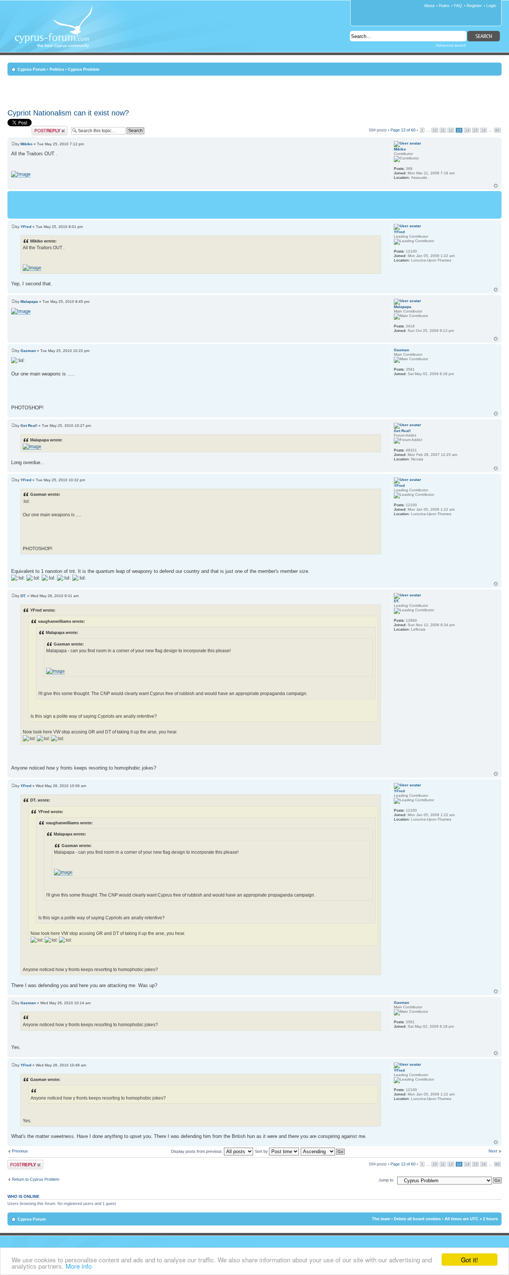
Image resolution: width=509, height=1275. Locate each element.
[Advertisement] (254, 91)
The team (381, 1219)
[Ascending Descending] (323, 1151)
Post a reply (42, 128)
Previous (20, 1151)
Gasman (28, 351)
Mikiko (26, 144)
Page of (403, 130)
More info (79, 1266)
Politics (57, 69)
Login (491, 5)
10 (435, 130)
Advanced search (451, 45)
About (429, 5)
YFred (25, 227)
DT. (23, 596)
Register (474, 5)
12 (451, 130)
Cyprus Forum (32, 69)
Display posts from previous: (197, 1151)
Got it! (469, 1259)
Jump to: (386, 1180)
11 (443, 130)
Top (496, 186)
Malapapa (29, 301)
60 (497, 130)
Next (493, 1151)
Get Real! (28, 426)
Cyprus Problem (83, 69)
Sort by (262, 1151)
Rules (444, 5)
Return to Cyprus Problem (35, 1179)
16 (483, 130)
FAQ (458, 5)
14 (467, 130)
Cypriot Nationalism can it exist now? (68, 113)
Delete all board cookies (417, 1219)
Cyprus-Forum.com (56, 32)
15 (475, 130)
